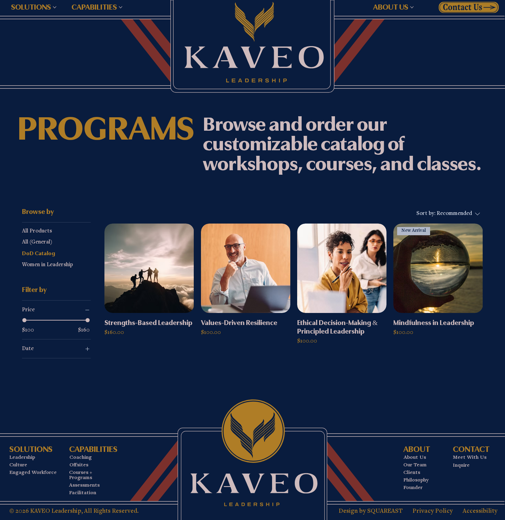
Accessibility (480, 511)
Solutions (31, 449)
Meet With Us (469, 457)
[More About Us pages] (412, 7)
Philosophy (415, 480)
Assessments (84, 485)
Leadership (22, 457)
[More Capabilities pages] (120, 7)
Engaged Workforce (33, 472)
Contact (471, 449)
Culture (18, 465)
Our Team (415, 465)
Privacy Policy (433, 511)
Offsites (78, 465)
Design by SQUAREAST (371, 511)
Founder (413, 487)
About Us (415, 457)
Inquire (461, 465)
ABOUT (416, 449)
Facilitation (82, 493)
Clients (411, 472)
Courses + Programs (80, 475)
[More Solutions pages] (54, 7)
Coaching (80, 457)
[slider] (24, 320)
